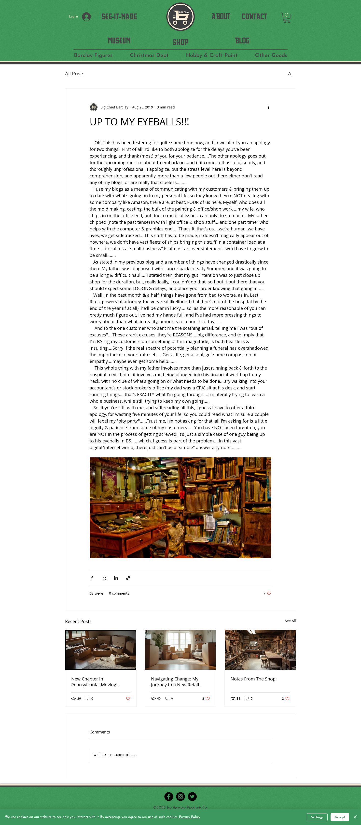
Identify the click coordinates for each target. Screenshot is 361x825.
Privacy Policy (189, 817)
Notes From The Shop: (254, 679)
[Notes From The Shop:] (260, 650)
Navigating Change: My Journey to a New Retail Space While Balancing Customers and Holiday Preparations (175, 682)
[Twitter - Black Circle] (192, 796)
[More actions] (268, 107)
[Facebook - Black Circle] (168, 796)
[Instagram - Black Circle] (180, 796)
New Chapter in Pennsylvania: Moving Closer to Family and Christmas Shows (93, 682)
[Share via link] (128, 578)
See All (290, 620)
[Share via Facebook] (92, 578)
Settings (317, 817)
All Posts (74, 73)
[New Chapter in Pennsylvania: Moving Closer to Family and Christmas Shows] (100, 650)
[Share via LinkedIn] (116, 578)
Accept (340, 817)
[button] (287, 18)
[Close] (355, 817)
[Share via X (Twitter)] (104, 578)
